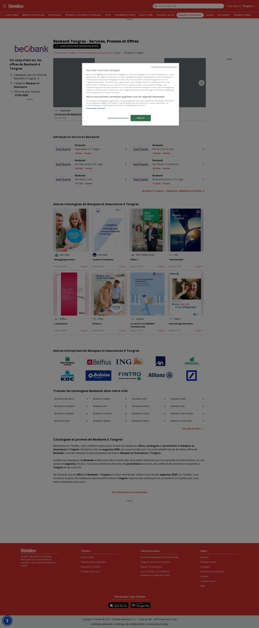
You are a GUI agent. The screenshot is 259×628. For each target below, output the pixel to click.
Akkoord (140, 118)
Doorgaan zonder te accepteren (164, 67)
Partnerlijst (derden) (95, 108)
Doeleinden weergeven (118, 118)
